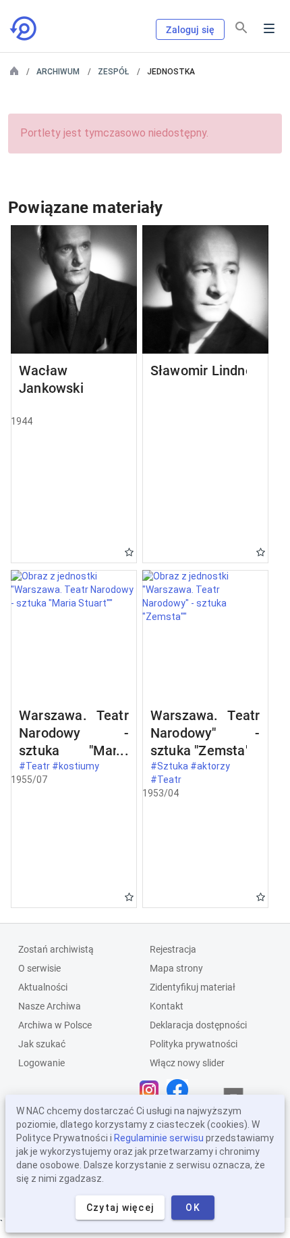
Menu (269, 28)
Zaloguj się (190, 29)
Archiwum (58, 71)
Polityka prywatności (193, 1044)
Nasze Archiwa (49, 1006)
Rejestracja (173, 949)
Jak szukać (41, 1044)
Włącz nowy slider (187, 1062)
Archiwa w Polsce (55, 1025)
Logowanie (41, 1062)
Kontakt (166, 1006)
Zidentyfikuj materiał (192, 987)
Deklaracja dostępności (198, 1025)
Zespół (113, 71)
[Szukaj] (241, 28)
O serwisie (39, 968)
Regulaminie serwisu (159, 1138)
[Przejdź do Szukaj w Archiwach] (24, 28)
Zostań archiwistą (56, 949)
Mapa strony (176, 968)
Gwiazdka (129, 552)
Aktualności (42, 987)
